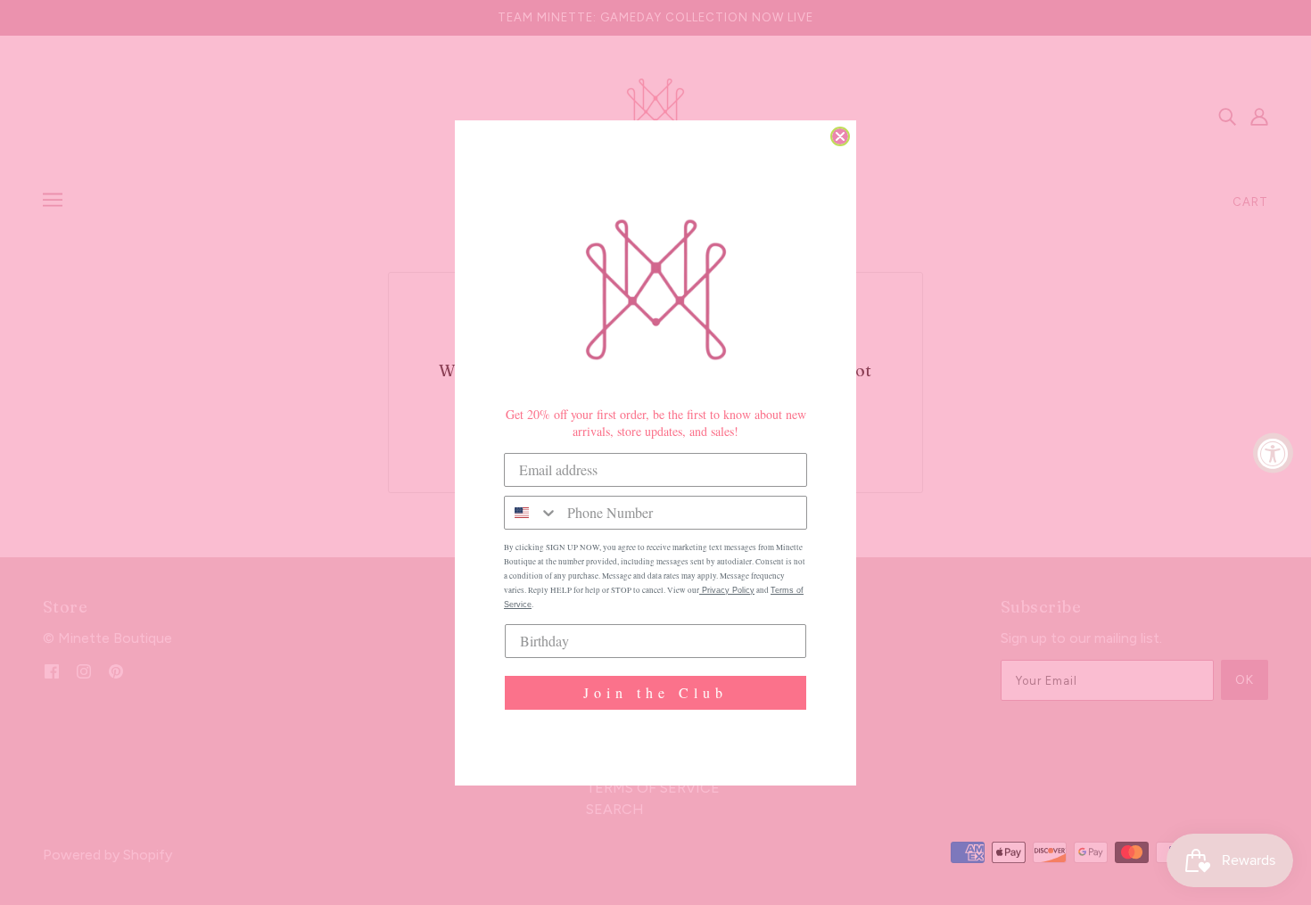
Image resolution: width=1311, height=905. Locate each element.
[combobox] (531, 513)
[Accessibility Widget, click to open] (1273, 452)
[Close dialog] (840, 136)
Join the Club (655, 692)
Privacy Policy (726, 590)
